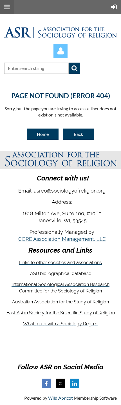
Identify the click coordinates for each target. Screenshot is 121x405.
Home (43, 134)
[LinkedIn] (74, 383)
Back (78, 134)
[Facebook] (46, 383)
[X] (60, 383)
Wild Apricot (60, 398)
